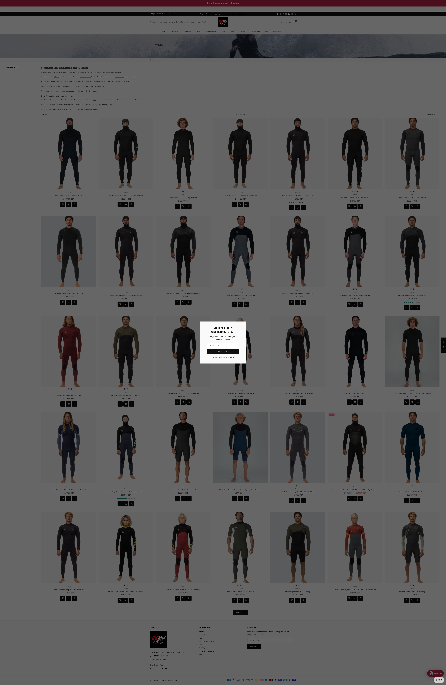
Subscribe (223, 352)
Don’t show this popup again (224, 357)
